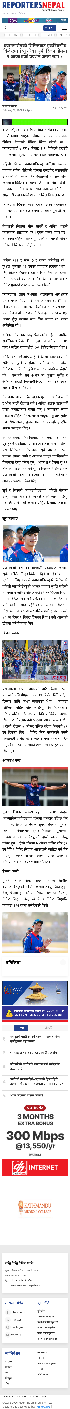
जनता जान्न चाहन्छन (46, 1363)
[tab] (21, 1028)
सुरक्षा (40, 1369)
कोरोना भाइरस (30, 35)
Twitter (16, 1320)
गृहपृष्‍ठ (8, 1361)
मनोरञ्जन (42, 1352)
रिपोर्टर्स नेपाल (9, 106)
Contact (34, 1396)
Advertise (21, 1396)
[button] (64, 28)
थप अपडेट (35, 1108)
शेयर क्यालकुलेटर (45, 1317)
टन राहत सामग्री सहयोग (33, 1053)
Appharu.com (43, 1406)
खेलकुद (8, 1378)
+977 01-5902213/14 (21, 1280)
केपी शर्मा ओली (12, 35)
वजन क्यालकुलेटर (46, 1333)
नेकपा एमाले (47, 35)
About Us (8, 1396)
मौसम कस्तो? (26, 1096)
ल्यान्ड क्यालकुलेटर (46, 1328)
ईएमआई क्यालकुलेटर (47, 1322)
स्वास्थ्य (40, 1358)
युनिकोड (41, 1311)
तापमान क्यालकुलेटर (47, 1339)
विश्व (7, 1384)
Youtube (16, 1335)
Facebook (19, 1312)
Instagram (18, 1327)
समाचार (8, 1367)
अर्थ (6, 1373)
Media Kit (46, 1396)
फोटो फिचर (42, 1374)
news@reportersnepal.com (25, 1285)
